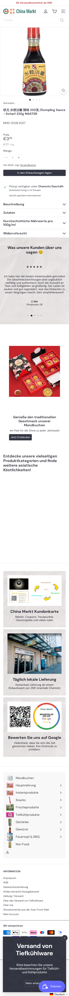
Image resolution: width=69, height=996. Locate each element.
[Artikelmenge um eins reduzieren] (6, 157)
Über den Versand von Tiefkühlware (23, 900)
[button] (59, 994)
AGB (5, 882)
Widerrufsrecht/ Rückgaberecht (21, 891)
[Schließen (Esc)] (65, 938)
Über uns (8, 905)
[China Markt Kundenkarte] (34, 590)
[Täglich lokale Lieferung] (34, 653)
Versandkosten (28, 165)
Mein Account (11, 914)
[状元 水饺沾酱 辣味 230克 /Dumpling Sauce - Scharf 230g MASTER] (27, 511)
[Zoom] (63, 90)
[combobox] (34, 20)
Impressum (9, 878)
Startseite (8, 103)
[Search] (62, 20)
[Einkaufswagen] (54, 11)
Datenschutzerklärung (15, 887)
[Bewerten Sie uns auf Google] (34, 717)
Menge (7, 150)
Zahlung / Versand (13, 896)
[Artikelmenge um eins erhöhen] (19, 157)
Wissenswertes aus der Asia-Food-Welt (26, 909)
